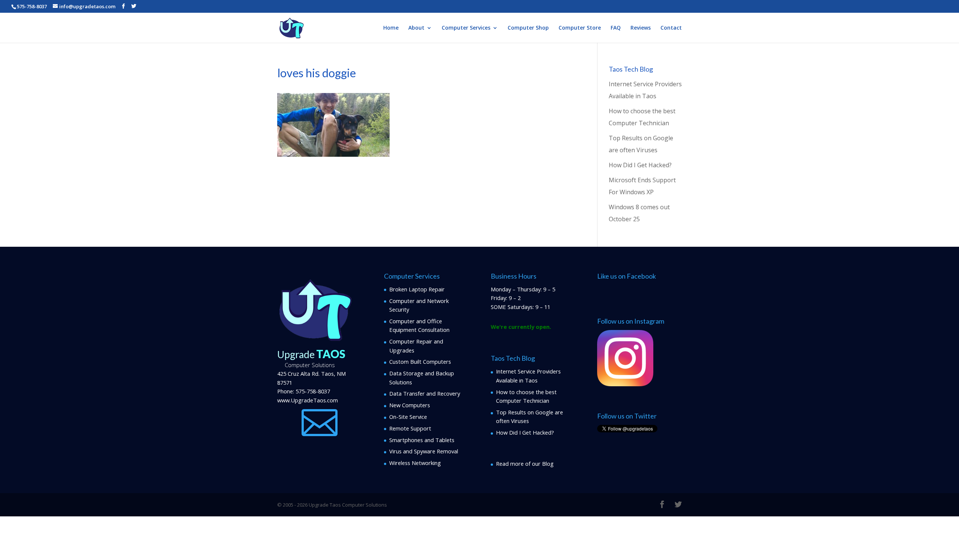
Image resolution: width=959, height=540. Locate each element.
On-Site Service (408, 416)
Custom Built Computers (420, 361)
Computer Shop (528, 28)
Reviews (640, 28)
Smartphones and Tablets (421, 440)
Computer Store (580, 28)
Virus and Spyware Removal (423, 451)
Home (391, 28)
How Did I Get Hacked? (640, 165)
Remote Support (410, 428)
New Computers (409, 405)
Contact (671, 28)
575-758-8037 (313, 391)
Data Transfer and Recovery (424, 393)
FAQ (616, 28)
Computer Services (466, 28)
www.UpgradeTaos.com (307, 400)
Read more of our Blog (525, 463)
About (416, 28)
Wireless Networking (415, 462)
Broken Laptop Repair (417, 289)
